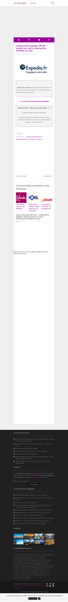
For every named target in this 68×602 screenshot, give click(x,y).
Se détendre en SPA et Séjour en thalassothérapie (30, 523)
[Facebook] (29, 40)
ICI (49, 108)
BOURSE (16, 586)
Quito (47, 569)
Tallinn (29, 575)
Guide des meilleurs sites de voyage (26, 448)
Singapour (17, 575)
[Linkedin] (50, 586)
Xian (28, 578)
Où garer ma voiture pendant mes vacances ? (29, 515)
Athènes (31, 555)
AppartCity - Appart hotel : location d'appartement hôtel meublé (34, 518)
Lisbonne (44, 563)
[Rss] (19, 40)
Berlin (16, 557)
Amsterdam (18, 555)
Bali (45, 555)
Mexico (50, 566)
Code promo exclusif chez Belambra (26, 454)
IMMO (20, 586)
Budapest (42, 557)
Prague (42, 569)
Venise (46, 575)
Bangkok (50, 555)
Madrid (30, 566)
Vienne (16, 578)
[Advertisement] (34, 22)
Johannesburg (18, 563)
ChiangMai (33, 560)
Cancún (26, 560)
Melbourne (43, 566)
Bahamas (39, 555)
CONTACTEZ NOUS (18, 588)
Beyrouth (22, 557)
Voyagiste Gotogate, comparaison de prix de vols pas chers (33, 510)
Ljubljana (17, 566)
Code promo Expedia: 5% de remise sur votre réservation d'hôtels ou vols (31, 48)
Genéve (41, 560)
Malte (36, 566)
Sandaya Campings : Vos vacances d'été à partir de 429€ (32, 512)
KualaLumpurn (28, 563)
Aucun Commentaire (31, 54)
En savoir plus (33, 598)
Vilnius (22, 578)
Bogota (29, 557)
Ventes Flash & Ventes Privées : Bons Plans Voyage (31, 451)
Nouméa (23, 569)
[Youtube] (53, 586)
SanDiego (34, 572)
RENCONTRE (42, 586)
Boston (35, 557)
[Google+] (47, 586)
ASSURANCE (26, 586)
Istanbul (47, 560)
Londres (24, 566)
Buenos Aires (18, 560)
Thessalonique (38, 575)
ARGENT (42, 584)
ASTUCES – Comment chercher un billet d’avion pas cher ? (32, 521)
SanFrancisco (42, 572)
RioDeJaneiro (25, 572)
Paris (36, 569)
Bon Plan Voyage (21, 54)
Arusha (25, 555)
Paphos (30, 569)
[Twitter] (39, 40)
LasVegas (37, 563)
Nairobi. (17, 569)
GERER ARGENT (33, 586)
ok (39, 598)
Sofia (24, 575)
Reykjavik (17, 572)
